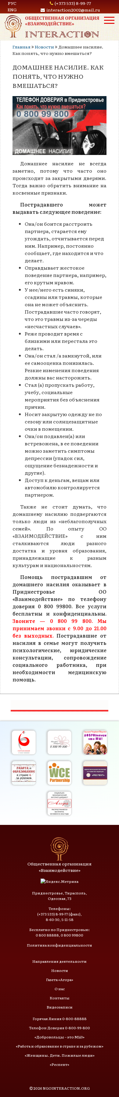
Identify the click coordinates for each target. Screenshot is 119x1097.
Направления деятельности (59, 961)
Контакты (60, 998)
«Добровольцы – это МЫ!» (59, 1037)
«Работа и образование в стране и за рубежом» (59, 1046)
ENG (12, 9)
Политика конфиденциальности (59, 945)
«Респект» (59, 1064)
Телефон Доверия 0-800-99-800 (59, 1027)
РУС (12, 3)
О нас (60, 988)
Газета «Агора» (59, 979)
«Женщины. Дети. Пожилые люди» (60, 1055)
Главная (22, 47)
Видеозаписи (60, 1007)
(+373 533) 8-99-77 (73, 3)
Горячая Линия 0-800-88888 (60, 1018)
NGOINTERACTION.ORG (66, 1088)
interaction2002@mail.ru (73, 10)
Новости (44, 47)
